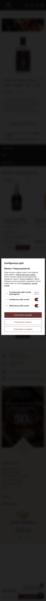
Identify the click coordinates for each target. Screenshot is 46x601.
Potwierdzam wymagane (23, 329)
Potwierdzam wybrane (23, 322)
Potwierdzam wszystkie (23, 315)
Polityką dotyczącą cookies (26, 275)
